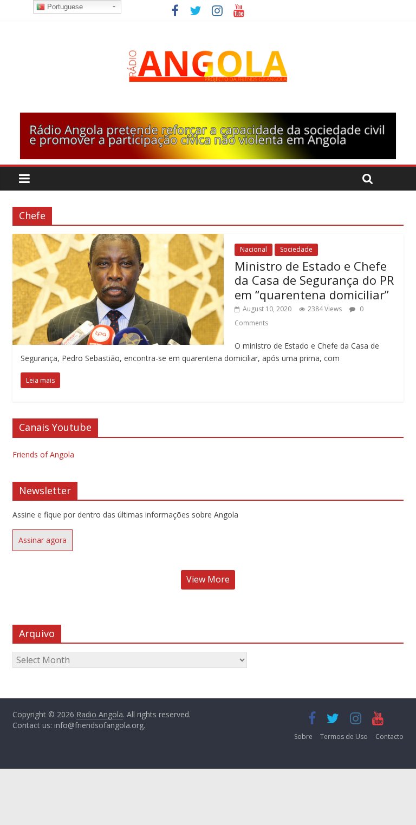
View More (208, 579)
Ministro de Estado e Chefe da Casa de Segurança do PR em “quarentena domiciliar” (314, 280)
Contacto (389, 736)
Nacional (253, 249)
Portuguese (64, 7)
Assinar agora (42, 540)
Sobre (303, 736)
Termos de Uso (344, 736)
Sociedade (296, 249)
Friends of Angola (43, 454)
